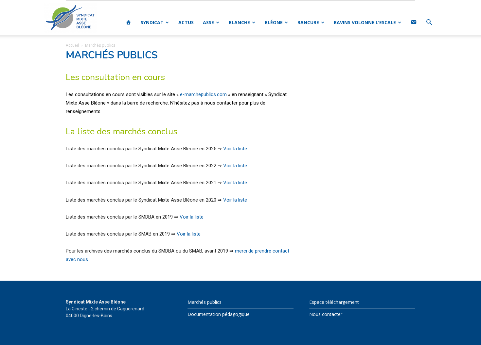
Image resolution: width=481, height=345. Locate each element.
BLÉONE (274, 22)
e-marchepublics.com (203, 94)
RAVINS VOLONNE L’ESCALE (365, 22)
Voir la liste (235, 149)
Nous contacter (325, 314)
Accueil (72, 45)
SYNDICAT (152, 22)
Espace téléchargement (334, 302)
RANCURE (308, 22)
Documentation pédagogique (218, 314)
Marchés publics (204, 302)
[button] (429, 23)
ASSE (208, 22)
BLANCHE (239, 22)
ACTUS (186, 22)
